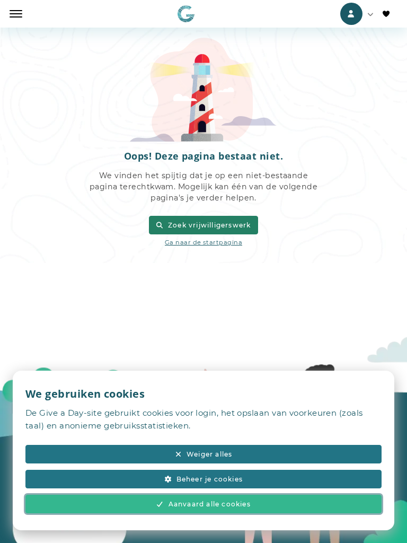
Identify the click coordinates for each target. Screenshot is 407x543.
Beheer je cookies (209, 479)
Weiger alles (209, 454)
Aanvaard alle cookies (210, 504)
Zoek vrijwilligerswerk (209, 225)
